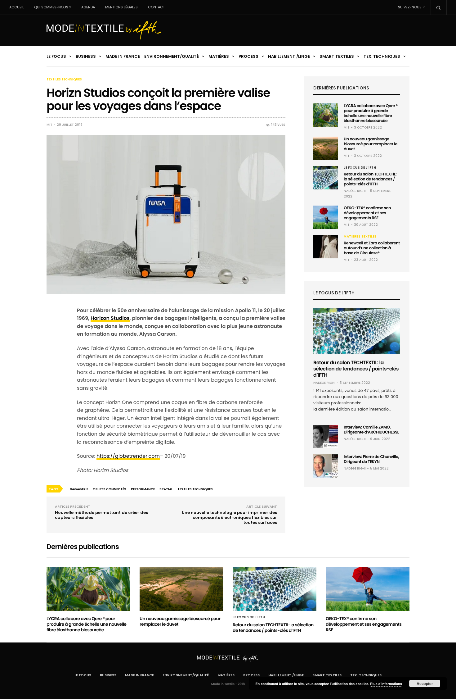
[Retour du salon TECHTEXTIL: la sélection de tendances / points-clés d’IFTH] (325, 177)
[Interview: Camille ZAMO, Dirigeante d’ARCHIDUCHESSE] (325, 436)
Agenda (88, 7)
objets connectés (109, 489)
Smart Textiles (337, 56)
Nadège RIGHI (355, 190)
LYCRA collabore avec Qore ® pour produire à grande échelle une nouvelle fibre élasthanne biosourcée (371, 113)
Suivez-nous (410, 7)
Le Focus (56, 56)
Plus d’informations (386, 684)
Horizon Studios (110, 318)
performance (143, 489)
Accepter (425, 683)
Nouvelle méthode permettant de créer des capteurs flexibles (101, 515)
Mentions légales (121, 7)
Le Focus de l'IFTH (360, 167)
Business (86, 56)
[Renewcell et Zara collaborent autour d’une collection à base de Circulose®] (325, 246)
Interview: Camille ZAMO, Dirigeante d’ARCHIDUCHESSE (371, 429)
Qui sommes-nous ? (52, 7)
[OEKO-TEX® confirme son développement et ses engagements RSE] (325, 217)
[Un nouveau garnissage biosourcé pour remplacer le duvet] (325, 148)
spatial (166, 489)
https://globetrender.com (128, 456)
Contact (156, 7)
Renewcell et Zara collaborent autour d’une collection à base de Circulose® (372, 248)
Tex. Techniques (382, 56)
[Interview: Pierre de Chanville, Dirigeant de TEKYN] (325, 466)
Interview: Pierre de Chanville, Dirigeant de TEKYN (371, 459)
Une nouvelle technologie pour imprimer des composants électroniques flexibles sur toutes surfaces (229, 517)
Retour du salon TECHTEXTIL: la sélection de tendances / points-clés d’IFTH (370, 179)
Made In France (122, 56)
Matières (218, 56)
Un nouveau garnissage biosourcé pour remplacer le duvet (370, 144)
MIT (49, 124)
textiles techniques (195, 489)
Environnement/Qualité (171, 56)
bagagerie (79, 489)
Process (248, 56)
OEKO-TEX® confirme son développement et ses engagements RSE (367, 213)
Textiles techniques (64, 79)
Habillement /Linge (289, 56)
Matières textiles (360, 236)
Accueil (16, 7)
